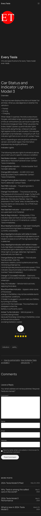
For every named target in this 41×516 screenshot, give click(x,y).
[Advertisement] (20, 39)
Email (3, 431)
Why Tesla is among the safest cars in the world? (15, 490)
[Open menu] (38, 3)
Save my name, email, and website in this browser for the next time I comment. (21, 451)
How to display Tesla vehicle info (29, 361)
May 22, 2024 (35, 483)
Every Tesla (5, 3)
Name (3, 421)
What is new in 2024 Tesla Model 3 (13, 508)
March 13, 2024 (36, 508)
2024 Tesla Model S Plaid (12, 483)
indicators (5, 347)
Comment (5, 395)
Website (4, 440)
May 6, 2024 (37, 491)
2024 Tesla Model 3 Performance (9, 499)
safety (14, 347)
